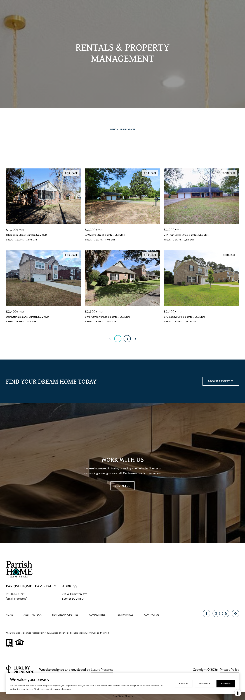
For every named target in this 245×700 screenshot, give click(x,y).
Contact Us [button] (122, 486)
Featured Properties (65, 614)
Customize (204, 683)
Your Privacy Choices (123, 696)
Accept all (225, 683)
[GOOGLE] (235, 613)
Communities (97, 614)
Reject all (183, 683)
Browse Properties (221, 381)
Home (9, 614)
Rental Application (122, 129)
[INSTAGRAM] (216, 613)
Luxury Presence (102, 670)
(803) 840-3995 (16, 594)
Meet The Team (32, 614)
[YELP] (225, 613)
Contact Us (151, 614)
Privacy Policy (229, 670)
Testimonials (124, 614)
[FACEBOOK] (206, 613)
